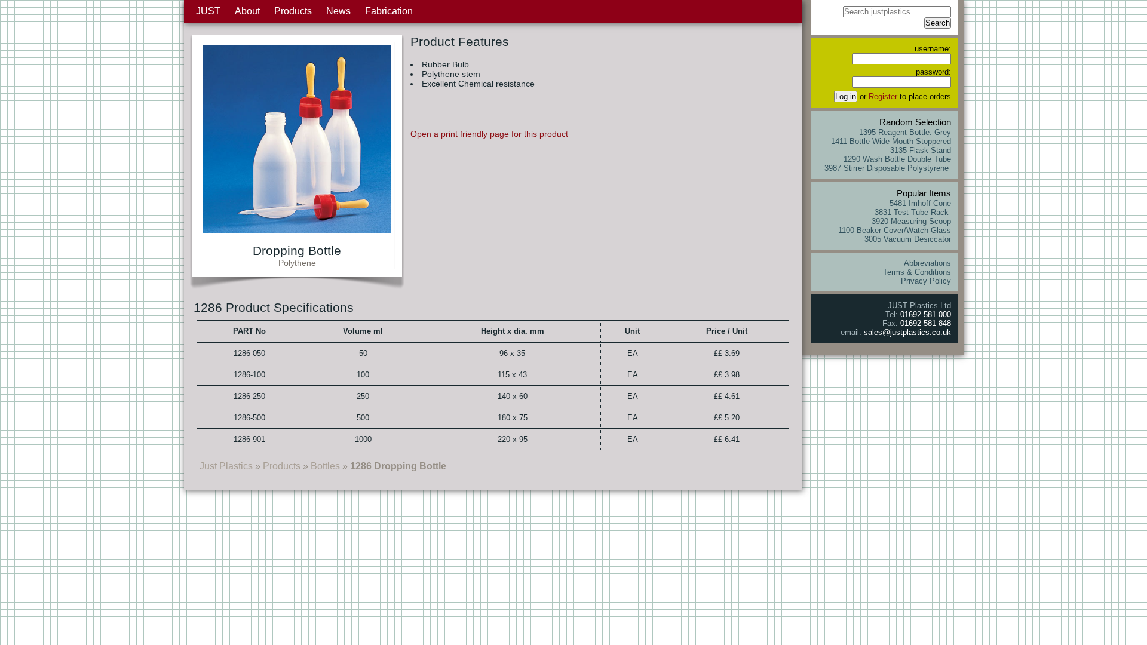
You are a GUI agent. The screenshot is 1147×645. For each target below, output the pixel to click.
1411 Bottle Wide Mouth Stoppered (891, 141)
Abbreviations (927, 263)
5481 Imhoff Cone (920, 203)
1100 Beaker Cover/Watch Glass (894, 230)
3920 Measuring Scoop (911, 221)
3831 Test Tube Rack (913, 212)
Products (293, 11)
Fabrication (389, 11)
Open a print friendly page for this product (489, 134)
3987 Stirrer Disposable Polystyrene (887, 168)
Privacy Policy (926, 281)
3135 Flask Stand (920, 150)
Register (883, 96)
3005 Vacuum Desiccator (907, 239)
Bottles (325, 466)
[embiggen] (297, 230)
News (338, 11)
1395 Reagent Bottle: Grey (905, 132)
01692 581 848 (925, 323)
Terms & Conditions (917, 272)
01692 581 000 (925, 314)
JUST (208, 11)
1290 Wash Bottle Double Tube (897, 159)
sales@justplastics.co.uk (907, 332)
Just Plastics (226, 466)
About (247, 11)
